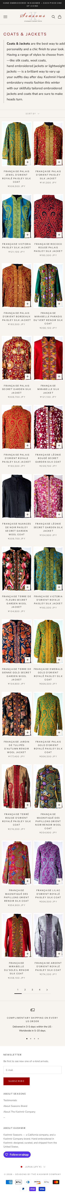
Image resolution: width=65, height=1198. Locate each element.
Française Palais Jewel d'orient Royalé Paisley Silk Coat (16, 176)
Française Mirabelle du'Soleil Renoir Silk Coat (16, 968)
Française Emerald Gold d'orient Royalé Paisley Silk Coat (48, 674)
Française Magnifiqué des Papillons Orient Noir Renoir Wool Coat (48, 821)
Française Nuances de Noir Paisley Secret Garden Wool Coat (16, 529)
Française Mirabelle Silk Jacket (48, 389)
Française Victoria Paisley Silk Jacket (16, 246)
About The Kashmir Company (19, 1111)
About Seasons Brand (15, 1106)
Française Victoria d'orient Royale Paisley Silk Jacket (48, 600)
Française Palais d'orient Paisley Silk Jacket (48, 175)
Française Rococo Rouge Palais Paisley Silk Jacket (48, 247)
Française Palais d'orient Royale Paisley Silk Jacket (16, 458)
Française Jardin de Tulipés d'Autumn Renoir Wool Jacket (17, 747)
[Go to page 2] (47, 990)
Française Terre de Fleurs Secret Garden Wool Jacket (16, 601)
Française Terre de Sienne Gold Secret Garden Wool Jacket (16, 674)
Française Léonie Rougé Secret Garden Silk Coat (48, 458)
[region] (32, 1020)
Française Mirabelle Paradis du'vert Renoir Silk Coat (48, 318)
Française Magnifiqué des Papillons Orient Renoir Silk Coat (16, 895)
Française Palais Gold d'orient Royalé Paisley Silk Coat (48, 747)
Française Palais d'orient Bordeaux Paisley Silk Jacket (16, 316)
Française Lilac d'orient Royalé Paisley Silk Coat (48, 894)
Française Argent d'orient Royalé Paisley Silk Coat (48, 966)
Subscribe (16, 1081)
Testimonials (10, 1100)
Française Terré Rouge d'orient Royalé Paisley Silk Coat (16, 819)
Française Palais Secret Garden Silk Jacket (16, 389)
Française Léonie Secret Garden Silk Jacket (48, 527)
